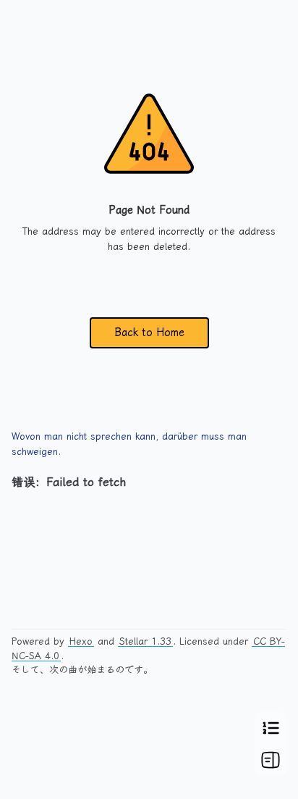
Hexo (81, 641)
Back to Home (149, 332)
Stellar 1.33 (145, 641)
